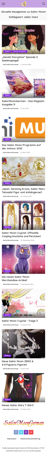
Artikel (7, 51)
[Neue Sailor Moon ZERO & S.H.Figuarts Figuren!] (23, 343)
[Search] (43, 4)
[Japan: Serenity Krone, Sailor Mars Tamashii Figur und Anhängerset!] (23, 171)
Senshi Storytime (19, 51)
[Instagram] (26, 432)
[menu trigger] (4, 4)
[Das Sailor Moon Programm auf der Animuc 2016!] (23, 127)
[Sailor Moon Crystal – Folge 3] (23, 303)
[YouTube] (31, 432)
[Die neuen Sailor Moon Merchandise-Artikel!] (23, 259)
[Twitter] (21, 432)
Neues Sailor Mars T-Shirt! (18, 405)
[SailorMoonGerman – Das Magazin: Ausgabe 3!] (23, 83)
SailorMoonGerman (11, 64)
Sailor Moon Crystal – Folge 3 (20, 320)
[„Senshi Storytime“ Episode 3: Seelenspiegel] (23, 39)
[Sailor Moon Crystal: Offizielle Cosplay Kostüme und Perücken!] (23, 215)
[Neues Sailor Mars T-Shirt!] (23, 387)
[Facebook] (16, 432)
